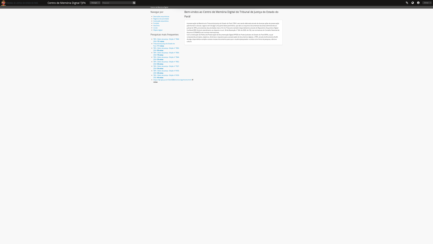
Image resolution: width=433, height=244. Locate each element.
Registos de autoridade (161, 19)
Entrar (426, 3)
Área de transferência (407, 3)
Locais (155, 28)
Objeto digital (157, 30)
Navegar (94, 3)
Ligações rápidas (418, 3)
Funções (156, 23)
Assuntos (156, 26)
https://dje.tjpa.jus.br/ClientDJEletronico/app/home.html (172, 80)
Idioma (412, 3)
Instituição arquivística (160, 21)
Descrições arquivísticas (161, 16)
